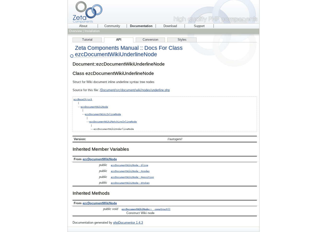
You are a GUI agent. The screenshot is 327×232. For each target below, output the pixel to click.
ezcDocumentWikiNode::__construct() (146, 209)
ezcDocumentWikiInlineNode (103, 114)
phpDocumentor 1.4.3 (128, 222)
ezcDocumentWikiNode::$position (132, 177)
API (118, 39)
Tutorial (87, 39)
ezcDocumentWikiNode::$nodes (130, 171)
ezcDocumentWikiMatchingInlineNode (113, 121)
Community (112, 26)
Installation (92, 31)
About (83, 26)
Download (170, 26)
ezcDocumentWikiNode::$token (130, 182)
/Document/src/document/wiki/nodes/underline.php (135, 90)
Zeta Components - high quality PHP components (163, 11)
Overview (75, 31)
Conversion (150, 39)
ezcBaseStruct (82, 99)
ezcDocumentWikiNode (94, 106)
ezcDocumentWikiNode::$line (129, 165)
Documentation (141, 26)
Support (199, 26)
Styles (182, 39)
